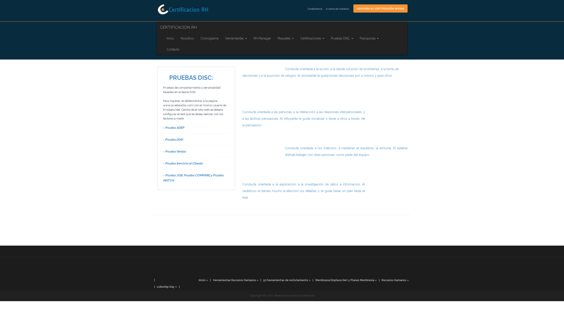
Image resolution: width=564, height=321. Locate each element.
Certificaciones (311, 38)
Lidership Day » (167, 286)
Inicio (170, 38)
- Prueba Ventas (174, 151)
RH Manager (262, 38)
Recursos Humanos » (395, 280)
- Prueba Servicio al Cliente (182, 163)
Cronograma (209, 38)
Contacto (173, 49)
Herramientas (235, 38)
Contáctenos (315, 8)
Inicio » (203, 280)
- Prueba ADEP (173, 127)
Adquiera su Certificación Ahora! (380, 8)
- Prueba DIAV (173, 139)
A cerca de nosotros (337, 8)
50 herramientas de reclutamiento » (287, 280)
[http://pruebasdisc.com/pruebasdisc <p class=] (282, 254)
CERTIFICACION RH (178, 27)
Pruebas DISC (341, 38)
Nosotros (187, 38)
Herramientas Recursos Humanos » (235, 280)
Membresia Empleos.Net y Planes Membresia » (346, 280)
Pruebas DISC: (191, 77)
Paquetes (284, 38)
